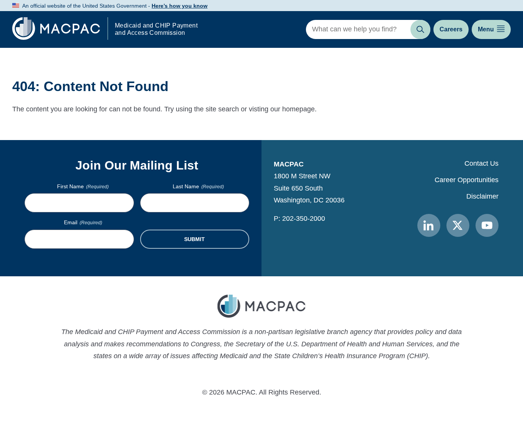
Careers (451, 29)
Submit (194, 239)
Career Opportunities (466, 180)
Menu (486, 29)
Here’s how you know (180, 6)
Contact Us (481, 163)
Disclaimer (482, 196)
